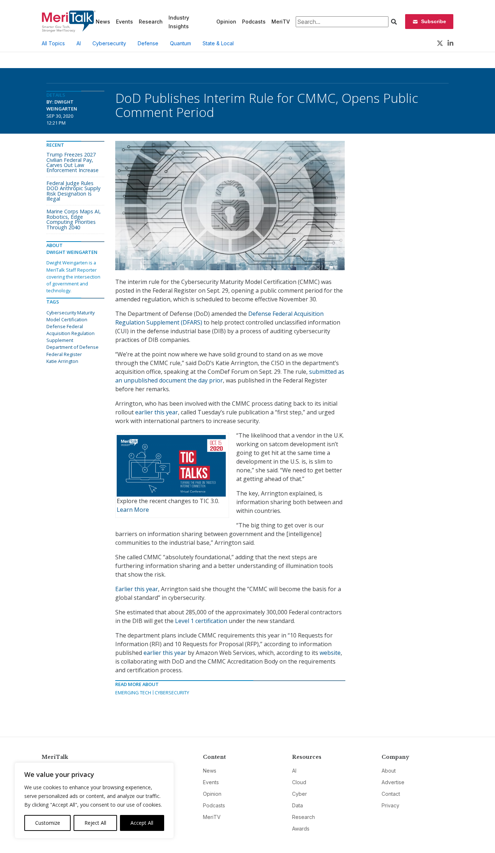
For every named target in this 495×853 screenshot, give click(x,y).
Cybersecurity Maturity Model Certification (70, 316)
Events (124, 21)
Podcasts (254, 21)
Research (151, 21)
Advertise (393, 782)
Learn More (133, 510)
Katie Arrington (62, 361)
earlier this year (156, 412)
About (389, 771)
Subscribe (433, 21)
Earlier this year (136, 589)
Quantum (180, 43)
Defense (148, 43)
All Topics (53, 43)
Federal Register (64, 354)
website (330, 653)
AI (78, 43)
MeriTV (280, 21)
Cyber (299, 794)
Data (297, 805)
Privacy (390, 805)
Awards (300, 828)
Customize (47, 822)
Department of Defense (72, 347)
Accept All (141, 822)
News (103, 21)
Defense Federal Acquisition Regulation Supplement (70, 333)
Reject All (95, 822)
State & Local (218, 43)
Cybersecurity (109, 43)
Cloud (299, 782)
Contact (391, 794)
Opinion (226, 21)
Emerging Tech (133, 692)
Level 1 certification (201, 621)
